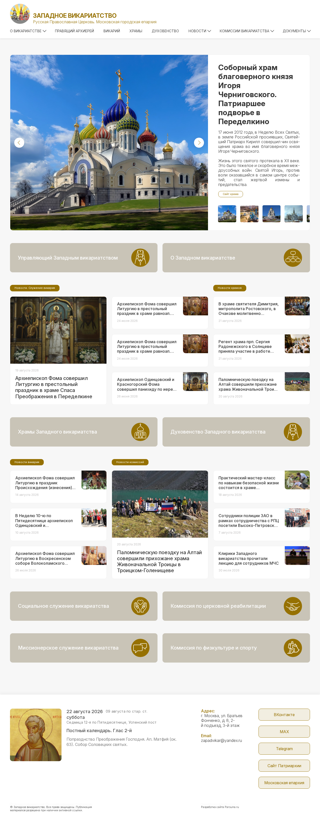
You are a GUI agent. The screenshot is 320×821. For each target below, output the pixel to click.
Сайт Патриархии (284, 765)
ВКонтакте (284, 714)
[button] (19, 143)
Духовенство (165, 31)
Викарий (112, 31)
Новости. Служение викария (34, 288)
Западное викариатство (74, 15)
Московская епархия (284, 782)
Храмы (136, 31)
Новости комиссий (130, 462)
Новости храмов (230, 288)
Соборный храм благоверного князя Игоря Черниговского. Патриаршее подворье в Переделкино (255, 94)
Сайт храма (230, 194)
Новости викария (26, 462)
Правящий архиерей (74, 31)
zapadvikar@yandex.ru (221, 740)
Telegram (284, 748)
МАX (284, 731)
